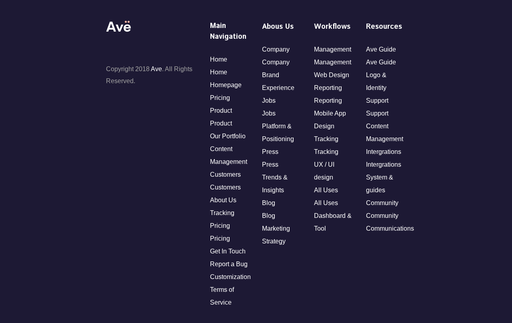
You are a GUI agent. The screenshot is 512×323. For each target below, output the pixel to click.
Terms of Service (222, 296)
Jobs (269, 100)
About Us (223, 200)
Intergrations (383, 151)
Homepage (226, 85)
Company (276, 49)
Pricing (220, 97)
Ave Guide (381, 49)
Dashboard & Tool (333, 222)
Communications (386, 228)
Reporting (328, 87)
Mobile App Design (330, 120)
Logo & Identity (376, 81)
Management (332, 49)
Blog (268, 202)
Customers (225, 174)
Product (221, 110)
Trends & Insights (275, 183)
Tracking (222, 212)
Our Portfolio (228, 136)
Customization (230, 276)
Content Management (228, 155)
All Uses (326, 190)
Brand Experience (278, 81)
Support (377, 100)
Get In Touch (228, 251)
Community (382, 202)
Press (270, 151)
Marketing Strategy (276, 235)
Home (218, 59)
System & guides (379, 183)
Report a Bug (229, 264)
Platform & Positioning (278, 132)
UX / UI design (324, 171)
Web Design (331, 75)
